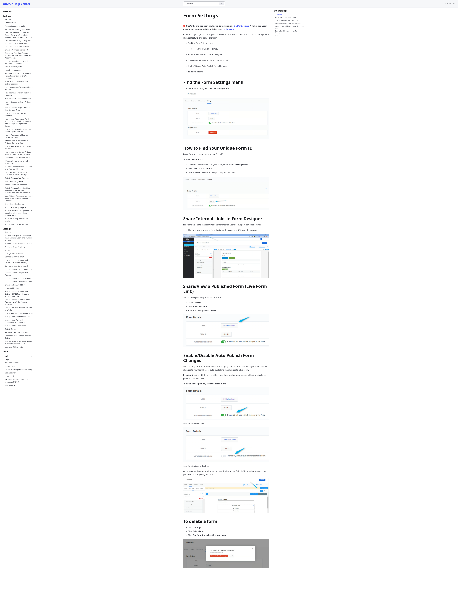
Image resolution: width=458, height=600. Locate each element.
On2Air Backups (241, 26)
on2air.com (229, 29)
